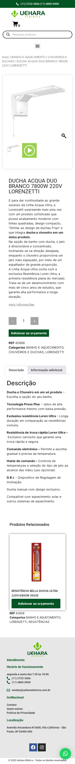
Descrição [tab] (16, 370)
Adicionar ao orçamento (29, 333)
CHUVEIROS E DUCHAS (26, 352)
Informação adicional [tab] (46, 370)
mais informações (21, 304)
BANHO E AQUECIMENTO (28, 57)
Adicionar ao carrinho (56, 321)
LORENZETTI (54, 352)
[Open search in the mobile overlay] (37, 34)
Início (5, 57)
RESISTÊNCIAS (39, 622)
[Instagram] (42, 747)
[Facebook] (33, 747)
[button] (37, 46)
